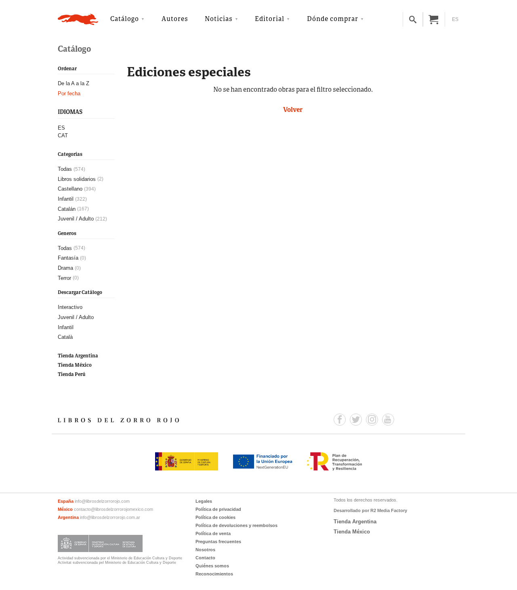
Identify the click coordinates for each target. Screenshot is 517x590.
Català (65, 337)
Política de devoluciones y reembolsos (236, 525)
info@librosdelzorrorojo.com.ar (110, 517)
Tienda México (75, 365)
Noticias (219, 19)
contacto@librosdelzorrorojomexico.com (113, 509)
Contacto (205, 557)
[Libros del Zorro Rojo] (78, 19)
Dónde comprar (332, 19)
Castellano (70, 189)
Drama (65, 268)
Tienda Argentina (78, 356)
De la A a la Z (73, 83)
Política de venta (213, 533)
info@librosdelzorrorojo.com (102, 501)
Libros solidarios (77, 179)
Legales (203, 501)
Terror (64, 278)
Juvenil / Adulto (76, 219)
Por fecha (69, 93)
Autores (175, 19)
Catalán (67, 209)
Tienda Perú (71, 375)
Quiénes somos (212, 565)
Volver (293, 110)
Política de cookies (215, 517)
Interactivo (70, 307)
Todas (65, 169)
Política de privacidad (218, 509)
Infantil (66, 199)
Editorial (269, 19)
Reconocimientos (214, 573)
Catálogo (124, 19)
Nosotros (205, 549)
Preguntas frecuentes (218, 541)
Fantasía (68, 258)
